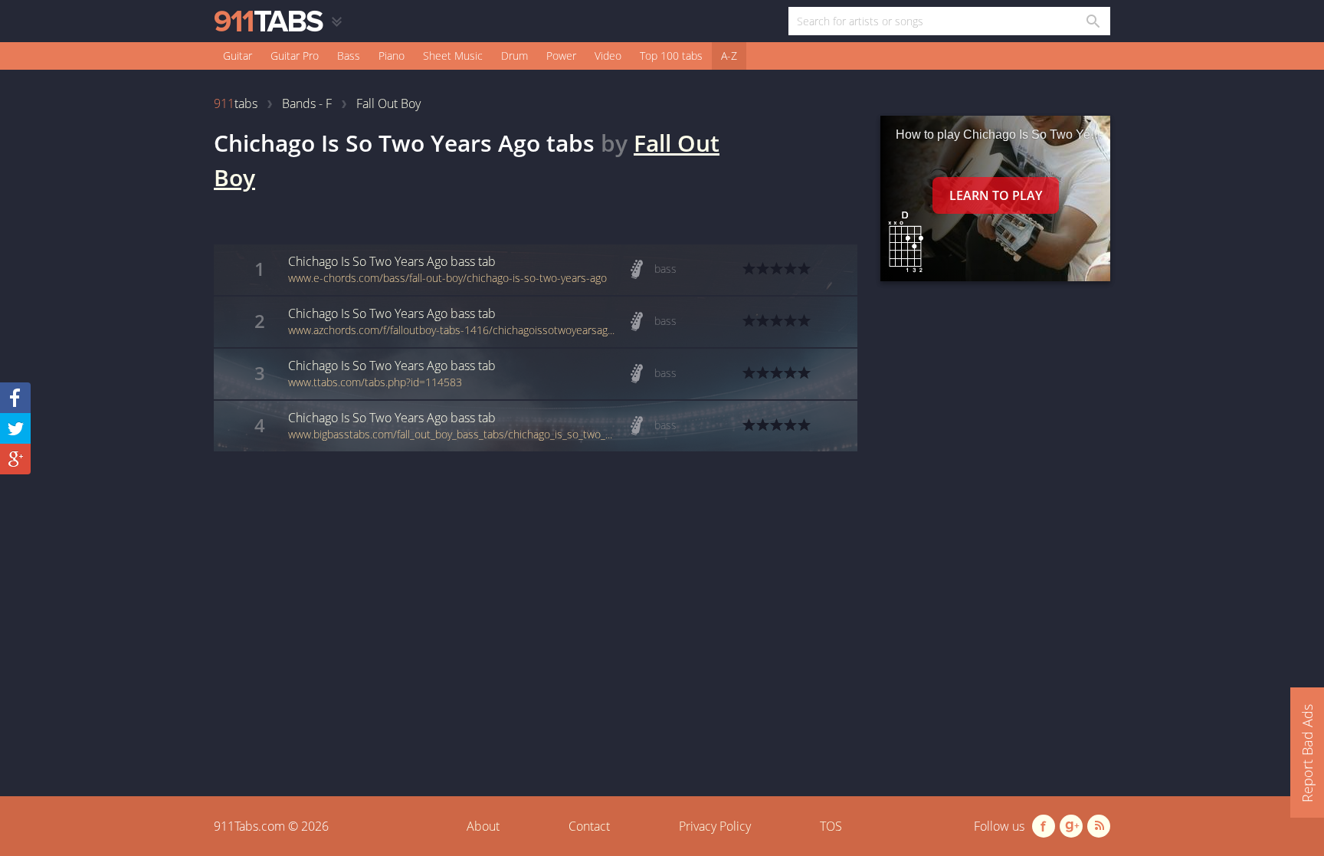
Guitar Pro (294, 55)
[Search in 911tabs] (1092, 21)
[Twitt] (15, 428)
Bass (348, 55)
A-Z (729, 55)
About (483, 826)
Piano (392, 55)
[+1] (15, 459)
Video (608, 55)
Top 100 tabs (671, 55)
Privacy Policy (715, 826)
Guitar (237, 55)
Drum (514, 55)
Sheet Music (453, 55)
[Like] (15, 397)
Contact (589, 826)
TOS (831, 826)
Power (561, 55)
